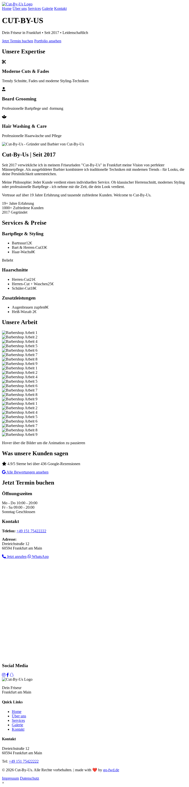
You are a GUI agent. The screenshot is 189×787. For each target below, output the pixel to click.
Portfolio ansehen (47, 41)
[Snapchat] (12, 675)
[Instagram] (3, 675)
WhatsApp (40, 556)
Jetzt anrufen (16, 556)
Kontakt (60, 8)
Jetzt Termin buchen (17, 41)
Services (34, 8)
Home (7, 8)
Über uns (20, 8)
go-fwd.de (111, 770)
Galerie (47, 8)
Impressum (10, 778)
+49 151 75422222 (31, 531)
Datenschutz (29, 778)
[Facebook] (7, 675)
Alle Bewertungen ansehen (27, 472)
